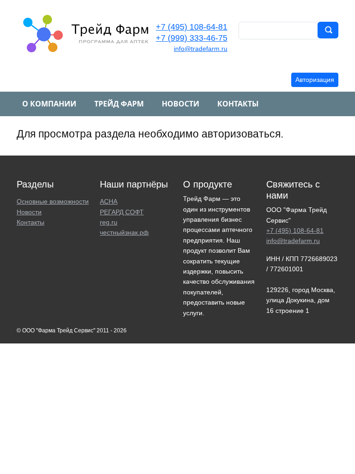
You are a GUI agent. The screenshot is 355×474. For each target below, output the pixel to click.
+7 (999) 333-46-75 (191, 38)
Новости (180, 104)
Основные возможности (53, 201)
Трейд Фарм (119, 104)
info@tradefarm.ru (200, 48)
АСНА (108, 201)
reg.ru (108, 222)
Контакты (238, 104)
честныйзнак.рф (124, 232)
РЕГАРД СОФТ (122, 212)
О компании (49, 104)
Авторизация (314, 79)
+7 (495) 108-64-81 (191, 26)
